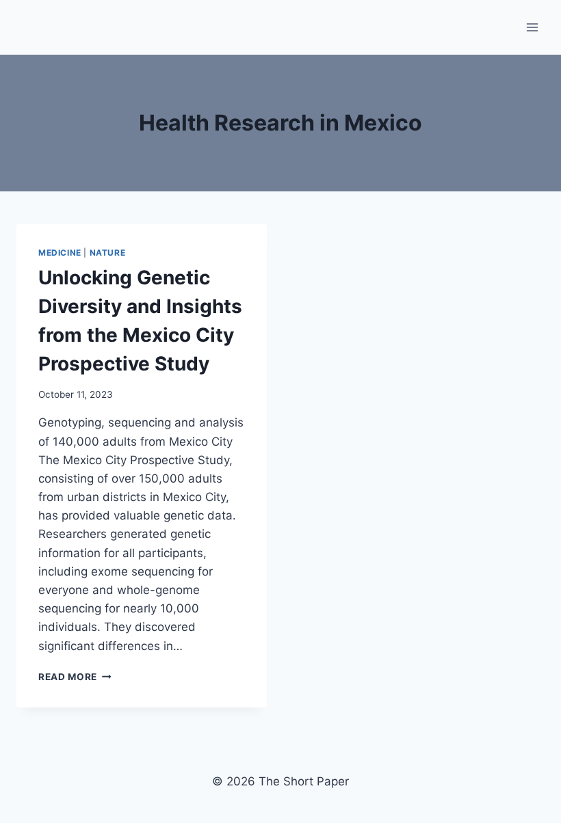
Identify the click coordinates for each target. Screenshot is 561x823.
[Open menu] (532, 27)
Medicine (59, 252)
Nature (108, 252)
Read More (75, 676)
